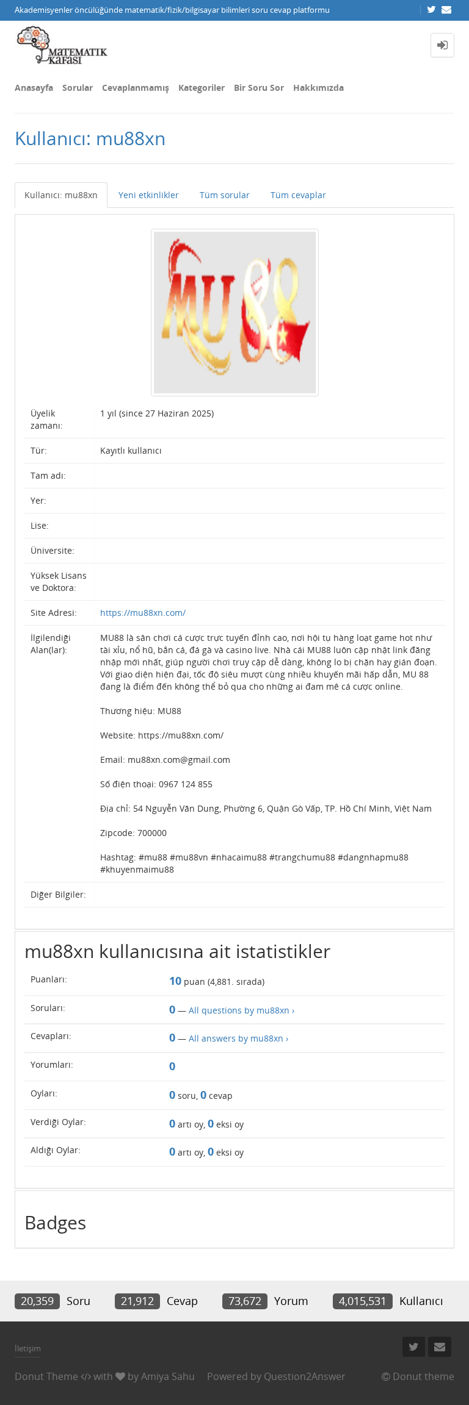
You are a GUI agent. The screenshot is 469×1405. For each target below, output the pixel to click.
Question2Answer (305, 1376)
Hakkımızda (318, 87)
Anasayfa (34, 87)
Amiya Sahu (168, 1376)
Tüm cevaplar (298, 195)
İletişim (28, 1348)
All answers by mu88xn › (238, 1038)
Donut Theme (46, 1376)
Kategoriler (201, 87)
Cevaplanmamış (135, 87)
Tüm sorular (225, 195)
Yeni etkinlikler (148, 195)
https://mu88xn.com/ (143, 612)
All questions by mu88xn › (241, 1010)
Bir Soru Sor (259, 87)
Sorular (77, 87)
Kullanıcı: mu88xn (61, 195)
